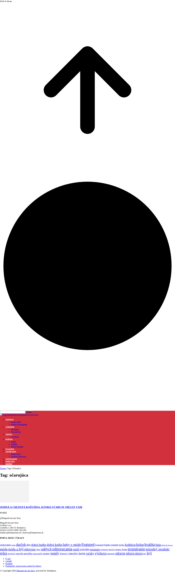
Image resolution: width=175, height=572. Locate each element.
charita (13, 545)
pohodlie (84, 549)
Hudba (14, 444)
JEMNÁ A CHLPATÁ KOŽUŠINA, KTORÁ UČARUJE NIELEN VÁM (41, 507)
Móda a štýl (16, 422)
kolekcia (130, 544)
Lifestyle (9, 427)
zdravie (120, 553)
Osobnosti (10, 451)
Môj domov (16, 432)
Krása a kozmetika (19, 424)
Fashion (9, 419)
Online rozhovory (18, 456)
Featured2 (99, 545)
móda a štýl (16, 549)
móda (4, 549)
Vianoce (64, 553)
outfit (76, 549)
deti (28, 544)
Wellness (15, 429)
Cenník (8, 561)
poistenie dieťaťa (107, 549)
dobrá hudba (38, 544)
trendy (55, 553)
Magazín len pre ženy (25, 571)
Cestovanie (11, 459)
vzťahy (90, 553)
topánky (46, 553)
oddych (46, 549)
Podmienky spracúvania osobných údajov (23, 566)
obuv (38, 549)
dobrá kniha (54, 544)
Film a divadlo (17, 447)
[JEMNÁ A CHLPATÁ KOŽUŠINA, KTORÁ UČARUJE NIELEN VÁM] (14, 502)
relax (3, 553)
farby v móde (72, 544)
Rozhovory (16, 454)
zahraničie (111, 554)
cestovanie (5, 544)
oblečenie (30, 549)
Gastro (8, 434)
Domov (3, 468)
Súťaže (8, 464)
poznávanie (136, 549)
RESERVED (11, 554)
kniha (121, 545)
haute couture (111, 544)
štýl (149, 553)
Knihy (13, 442)
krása (140, 545)
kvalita (149, 544)
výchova (101, 553)
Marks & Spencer (167, 545)
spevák (19, 553)
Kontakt (8, 563)
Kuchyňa (15, 437)
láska (158, 544)
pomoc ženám (121, 549)
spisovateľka (38, 554)
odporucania (62, 549)
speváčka (27, 553)
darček (21, 544)
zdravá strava (134, 553)
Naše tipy (10, 461)
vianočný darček (76, 553)
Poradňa (9, 449)
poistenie (95, 549)
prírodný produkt (157, 549)
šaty (144, 554)
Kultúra (9, 439)
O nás (8, 558)
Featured (88, 544)
